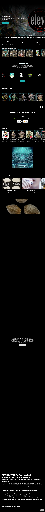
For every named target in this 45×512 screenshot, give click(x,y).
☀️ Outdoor (25, 121)
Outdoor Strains (18, 91)
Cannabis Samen (38, 483)
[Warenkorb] (44, 3)
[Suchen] (3, 3)
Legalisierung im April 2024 (19, 494)
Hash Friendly (11, 91)
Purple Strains (26, 91)
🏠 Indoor (19, 121)
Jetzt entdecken (5, 22)
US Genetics (5, 91)
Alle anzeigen (40, 128)
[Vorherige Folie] (1, 20)
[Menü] (1, 3)
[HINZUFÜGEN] (8, 136)
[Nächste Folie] (44, 20)
